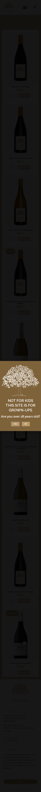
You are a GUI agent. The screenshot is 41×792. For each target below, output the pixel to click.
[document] (20, 396)
